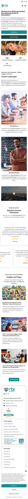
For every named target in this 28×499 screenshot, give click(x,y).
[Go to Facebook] (22, 2)
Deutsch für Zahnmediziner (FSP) (11, 429)
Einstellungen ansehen (14, 493)
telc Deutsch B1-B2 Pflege (9, 459)
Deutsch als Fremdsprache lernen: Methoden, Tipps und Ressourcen (12, 303)
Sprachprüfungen (14, 37)
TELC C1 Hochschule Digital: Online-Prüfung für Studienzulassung (13, 334)
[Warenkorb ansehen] (22, 6)
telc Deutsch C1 (7, 464)
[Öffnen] (25, 5)
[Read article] (14, 292)
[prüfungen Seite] (14, 154)
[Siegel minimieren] (12, 408)
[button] (26, 471)
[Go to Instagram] (24, 2)
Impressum (20, 497)
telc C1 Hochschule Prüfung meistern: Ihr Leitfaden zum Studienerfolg (14, 366)
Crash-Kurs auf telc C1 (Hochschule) (11, 431)
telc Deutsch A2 (7, 453)
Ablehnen (14, 489)
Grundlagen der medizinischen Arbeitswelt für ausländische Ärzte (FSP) (13, 435)
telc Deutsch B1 (7, 456)
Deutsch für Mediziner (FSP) (9, 426)
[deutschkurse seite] (14, 107)
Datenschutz (15, 497)
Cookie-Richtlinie (9, 497)
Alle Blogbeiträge (14, 379)
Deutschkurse (14, 32)
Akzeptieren (14, 485)
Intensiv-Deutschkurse (8, 423)
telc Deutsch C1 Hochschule (9, 467)
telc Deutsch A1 (7, 451)
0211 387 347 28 (10, 403)
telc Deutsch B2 (7, 462)
